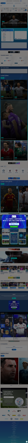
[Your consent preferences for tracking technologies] (26, 441)
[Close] (25, 215)
